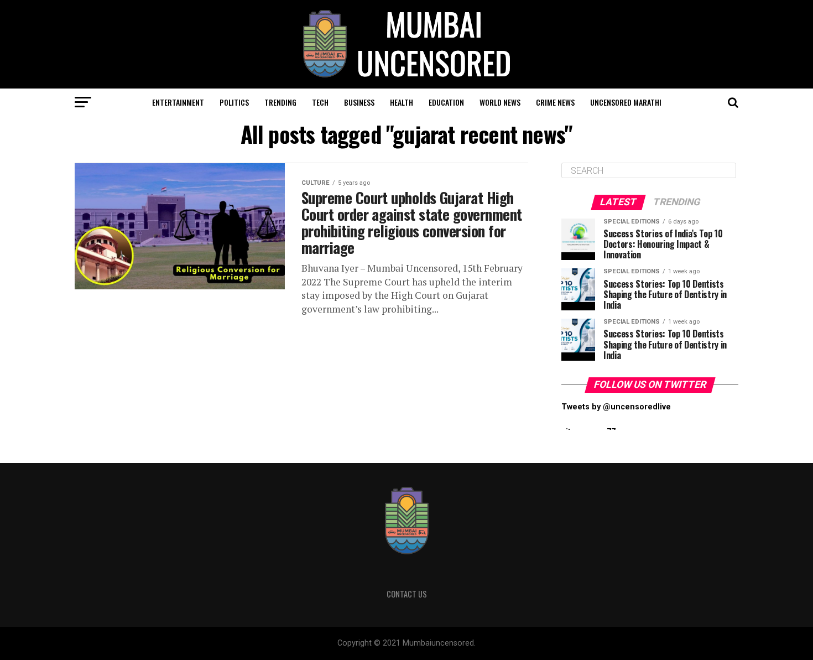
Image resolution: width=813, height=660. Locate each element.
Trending (280, 102)
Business (359, 102)
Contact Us (407, 594)
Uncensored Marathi (625, 102)
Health (401, 102)
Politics (234, 102)
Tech (320, 102)
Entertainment (178, 102)
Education (446, 102)
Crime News (555, 102)
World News (500, 102)
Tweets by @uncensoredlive (616, 407)
